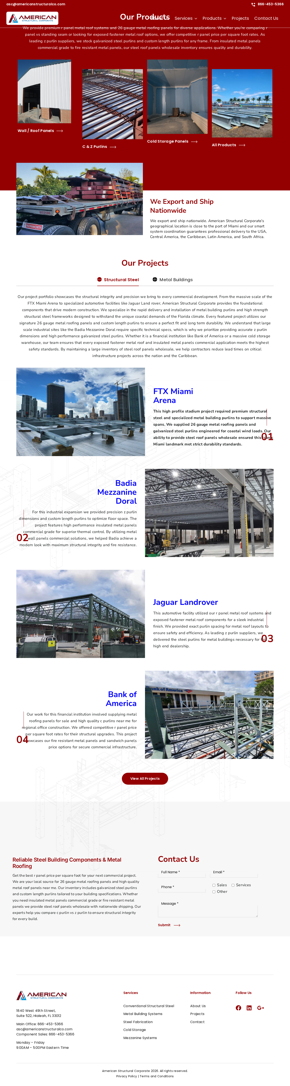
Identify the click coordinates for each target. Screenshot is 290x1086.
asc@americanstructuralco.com (35, 4)
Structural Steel (121, 280)
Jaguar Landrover (185, 602)
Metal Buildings (176, 280)
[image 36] (80, 369)
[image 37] (209, 470)
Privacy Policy (126, 1076)
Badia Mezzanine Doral (117, 492)
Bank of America (121, 699)
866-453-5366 (270, 4)
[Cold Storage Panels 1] (177, 61)
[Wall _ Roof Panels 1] (44, 61)
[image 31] (80, 571)
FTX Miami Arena (173, 396)
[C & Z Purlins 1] (112, 71)
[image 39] (209, 672)
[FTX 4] (242, 71)
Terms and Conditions (157, 1076)
